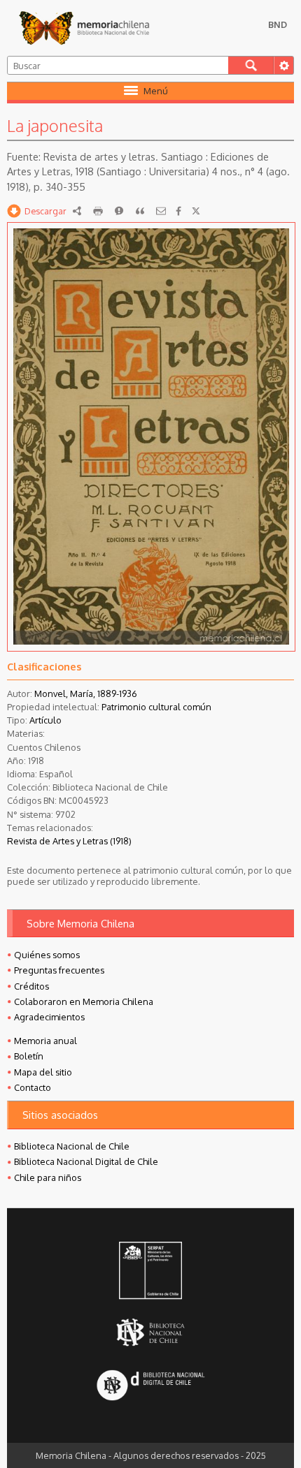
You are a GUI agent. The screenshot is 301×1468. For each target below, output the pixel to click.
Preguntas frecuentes (59, 970)
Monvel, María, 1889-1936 (85, 693)
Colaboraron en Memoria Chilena (83, 1001)
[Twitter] (196, 211)
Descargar (45, 210)
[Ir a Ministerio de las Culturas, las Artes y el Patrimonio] (150, 1272)
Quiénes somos (47, 954)
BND (277, 24)
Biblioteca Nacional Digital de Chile (86, 1161)
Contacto (32, 1087)
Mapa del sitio (43, 1072)
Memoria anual (45, 1040)
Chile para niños (47, 1177)
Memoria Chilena (84, 27)
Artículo (45, 720)
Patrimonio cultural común (156, 706)
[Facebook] (179, 211)
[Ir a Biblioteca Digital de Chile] (150, 1387)
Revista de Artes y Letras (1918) (69, 840)
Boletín (28, 1056)
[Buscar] (251, 65)
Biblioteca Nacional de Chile (72, 1146)
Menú (156, 90)
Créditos (31, 986)
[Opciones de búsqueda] (283, 65)
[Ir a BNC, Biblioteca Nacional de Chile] (150, 1332)
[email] (161, 211)
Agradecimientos (49, 1016)
